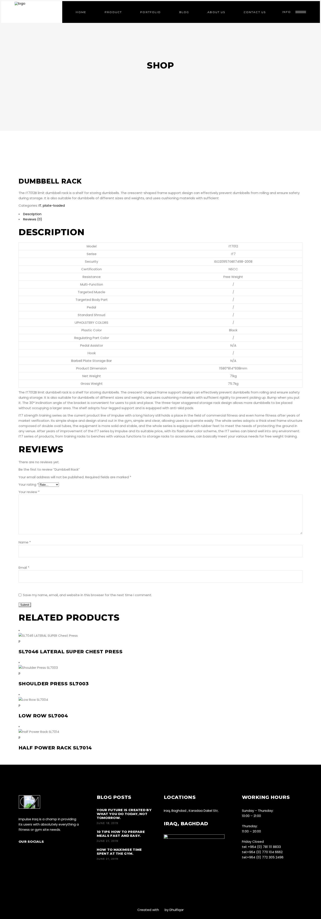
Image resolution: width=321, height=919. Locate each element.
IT (40, 205)
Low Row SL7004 (43, 716)
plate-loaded (54, 205)
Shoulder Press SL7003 (54, 684)
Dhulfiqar (176, 909)
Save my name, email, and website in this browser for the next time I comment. (87, 595)
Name (25, 542)
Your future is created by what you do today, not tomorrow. (124, 814)
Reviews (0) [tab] (32, 219)
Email (24, 567)
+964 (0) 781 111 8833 (264, 846)
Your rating (29, 484)
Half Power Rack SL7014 (55, 748)
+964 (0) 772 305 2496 (265, 857)
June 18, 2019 (107, 823)
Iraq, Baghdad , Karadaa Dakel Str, (191, 810)
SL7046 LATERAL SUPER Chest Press (71, 652)
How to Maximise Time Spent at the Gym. (119, 852)
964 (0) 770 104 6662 (266, 852)
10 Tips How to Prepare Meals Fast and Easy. (121, 834)
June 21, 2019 (107, 840)
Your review (29, 492)
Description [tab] (32, 214)
